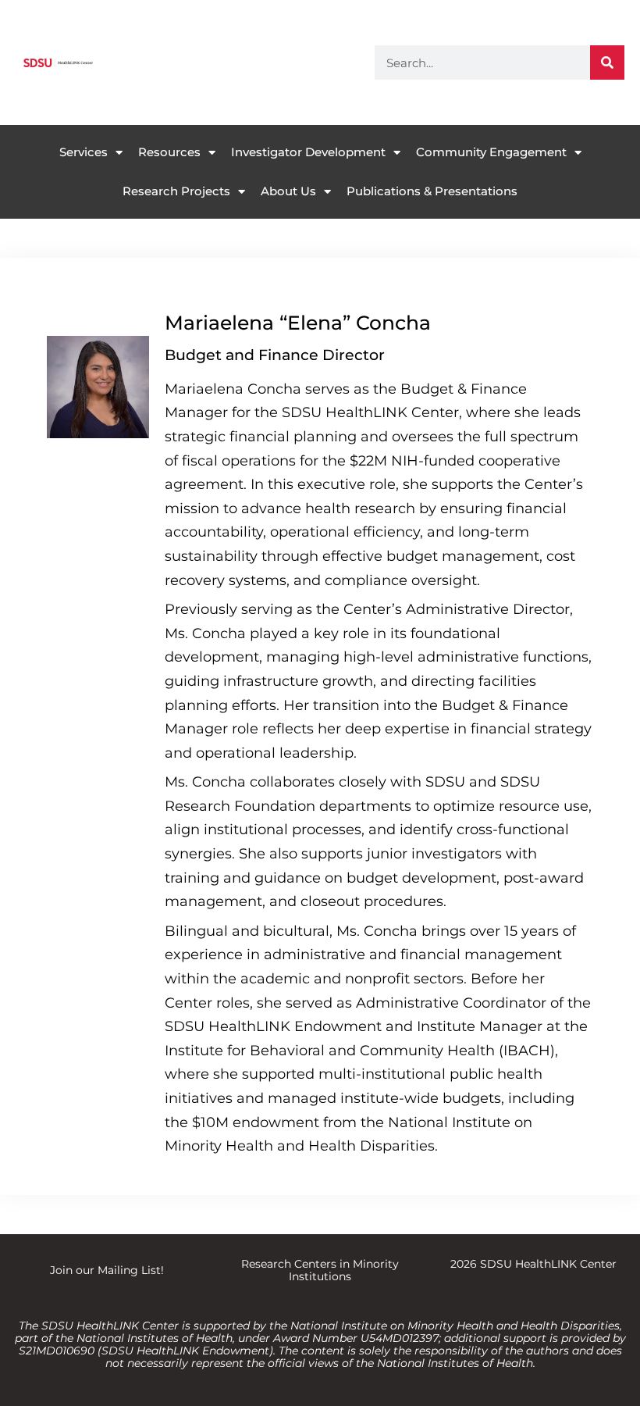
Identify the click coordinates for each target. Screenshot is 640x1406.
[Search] (607, 62)
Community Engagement (491, 152)
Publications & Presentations (432, 191)
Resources (169, 152)
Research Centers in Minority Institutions (320, 1270)
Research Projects (176, 191)
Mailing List (129, 1270)
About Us (288, 191)
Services (83, 152)
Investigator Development (308, 152)
